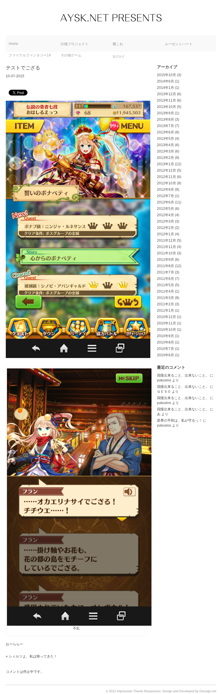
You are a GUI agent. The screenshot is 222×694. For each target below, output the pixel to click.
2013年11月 (166, 100)
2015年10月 (166, 75)
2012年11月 (166, 177)
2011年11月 (166, 247)
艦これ (118, 44)
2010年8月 (165, 342)
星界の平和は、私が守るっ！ (179, 420)
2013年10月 (166, 107)
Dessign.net (207, 691)
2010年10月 (166, 330)
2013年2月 (165, 158)
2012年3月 (165, 221)
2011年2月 (165, 304)
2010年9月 (165, 336)
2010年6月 (165, 355)
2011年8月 (165, 266)
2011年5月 (165, 285)
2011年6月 (165, 279)
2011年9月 (165, 260)
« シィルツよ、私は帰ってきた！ (31, 656)
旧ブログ (118, 56)
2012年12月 (166, 170)
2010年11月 (166, 323)
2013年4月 (165, 145)
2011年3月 (165, 298)
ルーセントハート (179, 44)
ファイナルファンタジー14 (30, 55)
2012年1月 (165, 234)
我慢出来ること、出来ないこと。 (183, 375)
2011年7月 (165, 272)
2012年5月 (165, 209)
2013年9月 (165, 113)
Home (13, 44)
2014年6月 (165, 81)
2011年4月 (165, 291)
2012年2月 (165, 228)
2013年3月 (165, 151)
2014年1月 (165, 88)
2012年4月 (165, 215)
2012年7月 (165, 196)
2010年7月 (165, 349)
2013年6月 (165, 132)
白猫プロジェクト (74, 44)
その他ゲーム (71, 55)
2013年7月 (165, 126)
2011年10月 (166, 253)
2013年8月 (165, 119)
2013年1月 (165, 164)
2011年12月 (166, 240)
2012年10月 (166, 183)
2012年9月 (165, 190)
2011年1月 (165, 311)
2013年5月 (165, 139)
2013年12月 (166, 94)
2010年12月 (166, 317)
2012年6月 (165, 202)
